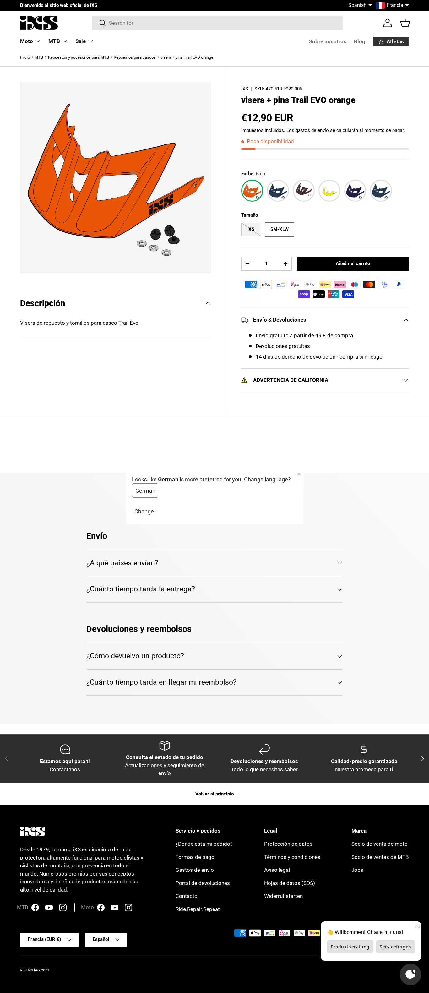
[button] (405, 23)
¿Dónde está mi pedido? (204, 844)
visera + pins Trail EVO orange (186, 57)
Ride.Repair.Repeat (198, 909)
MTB (54, 41)
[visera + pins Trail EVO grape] (355, 191)
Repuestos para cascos (135, 57)
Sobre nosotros (327, 41)
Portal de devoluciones (203, 883)
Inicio (25, 57)
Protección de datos (288, 844)
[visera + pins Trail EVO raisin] (304, 191)
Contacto (187, 896)
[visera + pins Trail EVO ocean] (381, 191)
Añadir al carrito (353, 263)
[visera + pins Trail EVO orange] (252, 191)
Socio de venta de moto (379, 844)
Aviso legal (277, 870)
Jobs (357, 870)
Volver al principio (214, 794)
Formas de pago (195, 857)
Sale (80, 41)
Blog (359, 41)
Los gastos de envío (307, 130)
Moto (26, 41)
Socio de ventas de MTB (380, 857)
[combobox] (217, 23)
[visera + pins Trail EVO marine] (278, 191)
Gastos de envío (195, 870)
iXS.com (41, 970)
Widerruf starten (283, 896)
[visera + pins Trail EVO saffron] (329, 191)
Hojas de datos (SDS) (289, 883)
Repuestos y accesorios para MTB (78, 57)
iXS (244, 89)
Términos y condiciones (292, 857)
